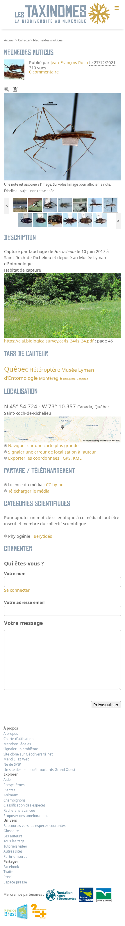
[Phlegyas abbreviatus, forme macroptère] (100, 220)
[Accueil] (62, 13)
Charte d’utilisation (18, 738)
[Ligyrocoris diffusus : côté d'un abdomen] (55, 220)
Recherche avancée (19, 810)
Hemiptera (69, 379)
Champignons (14, 800)
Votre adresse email (24, 602)
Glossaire (11, 830)
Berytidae (82, 379)
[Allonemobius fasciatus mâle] (50, 205)
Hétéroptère (44, 369)
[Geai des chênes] (80, 205)
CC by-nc (54, 484)
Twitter (9, 871)
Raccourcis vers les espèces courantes (34, 825)
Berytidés (43, 536)
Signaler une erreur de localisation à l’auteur (52, 452)
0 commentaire (44, 72)
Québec (16, 369)
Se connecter (17, 590)
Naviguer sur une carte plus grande (43, 445)
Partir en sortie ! (16, 856)
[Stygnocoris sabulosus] (39, 220)
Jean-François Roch (69, 62)
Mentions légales (17, 743)
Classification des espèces (24, 805)
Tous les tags (13, 841)
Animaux (10, 795)
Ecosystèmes (14, 784)
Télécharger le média (16, 90)
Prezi (7, 876)
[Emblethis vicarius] (85, 220)
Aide (7, 779)
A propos (10, 733)
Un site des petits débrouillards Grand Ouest (39, 769)
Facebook (11, 866)
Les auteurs (12, 836)
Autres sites (13, 851)
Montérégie (50, 378)
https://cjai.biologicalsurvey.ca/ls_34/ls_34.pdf (49, 341)
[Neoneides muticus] (110, 205)
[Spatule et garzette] (19, 205)
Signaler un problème (20, 748)
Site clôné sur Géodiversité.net (28, 754)
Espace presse (15, 882)
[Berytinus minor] (95, 205)
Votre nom (15, 573)
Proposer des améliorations (25, 815)
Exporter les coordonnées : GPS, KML (44, 458)
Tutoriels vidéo (15, 846)
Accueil (9, 40)
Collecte (24, 40)
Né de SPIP (12, 764)
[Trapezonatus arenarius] (24, 220)
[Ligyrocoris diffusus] (70, 220)
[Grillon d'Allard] (65, 205)
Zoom (7, 90)
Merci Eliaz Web (16, 759)
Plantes (9, 790)
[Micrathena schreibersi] (34, 205)
